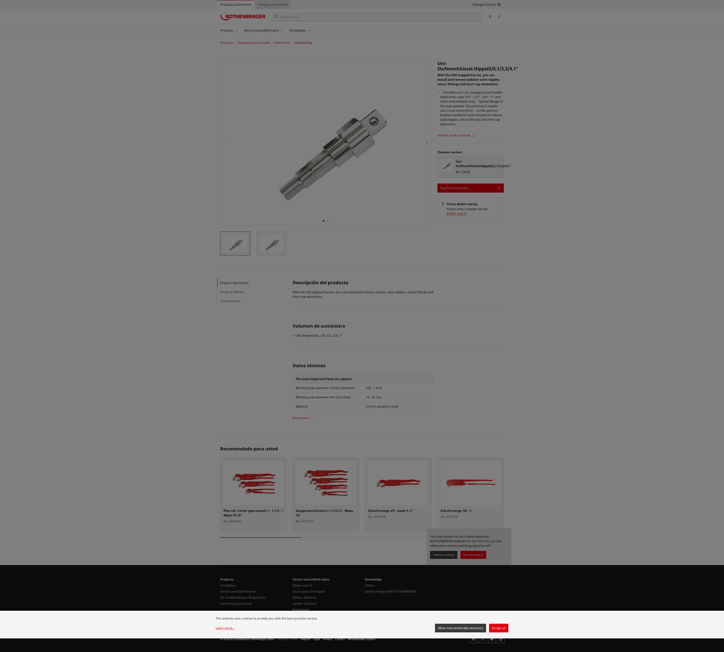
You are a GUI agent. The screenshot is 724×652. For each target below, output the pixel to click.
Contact (340, 639)
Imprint (305, 639)
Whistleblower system (361, 639)
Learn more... (225, 628)
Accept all (498, 628)
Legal (316, 639)
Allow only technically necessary (460, 628)
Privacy (327, 639)
